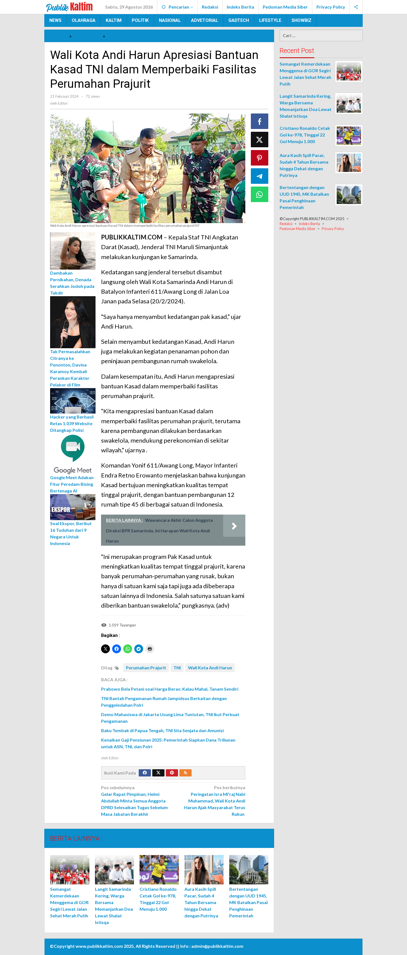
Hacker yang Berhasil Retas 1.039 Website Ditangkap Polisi (72, 423)
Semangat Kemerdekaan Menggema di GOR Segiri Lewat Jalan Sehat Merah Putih (69, 902)
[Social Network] (356, 7)
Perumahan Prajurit (146, 667)
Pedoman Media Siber (297, 228)
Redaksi (286, 223)
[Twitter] (158, 772)
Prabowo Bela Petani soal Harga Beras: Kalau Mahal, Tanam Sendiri (169, 688)
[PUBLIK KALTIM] (69, 6)
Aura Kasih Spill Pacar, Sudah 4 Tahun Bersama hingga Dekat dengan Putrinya (201, 902)
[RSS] (185, 772)
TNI (177, 667)
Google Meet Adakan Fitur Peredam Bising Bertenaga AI (72, 484)
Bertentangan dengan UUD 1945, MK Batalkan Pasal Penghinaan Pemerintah (248, 902)
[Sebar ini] (260, 121)
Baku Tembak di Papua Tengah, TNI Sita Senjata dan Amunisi (162, 730)
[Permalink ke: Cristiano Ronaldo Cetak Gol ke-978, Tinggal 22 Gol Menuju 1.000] (159, 869)
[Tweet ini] (260, 139)
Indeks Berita (309, 223)
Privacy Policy (333, 228)
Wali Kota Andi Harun (210, 667)
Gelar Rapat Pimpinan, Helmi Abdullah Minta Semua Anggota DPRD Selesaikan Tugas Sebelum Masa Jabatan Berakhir (134, 801)
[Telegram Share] (260, 176)
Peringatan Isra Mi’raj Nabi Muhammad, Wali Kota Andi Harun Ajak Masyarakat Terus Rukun (214, 801)
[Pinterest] (172, 772)
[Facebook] (145, 772)
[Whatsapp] (260, 194)
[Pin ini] (260, 158)
